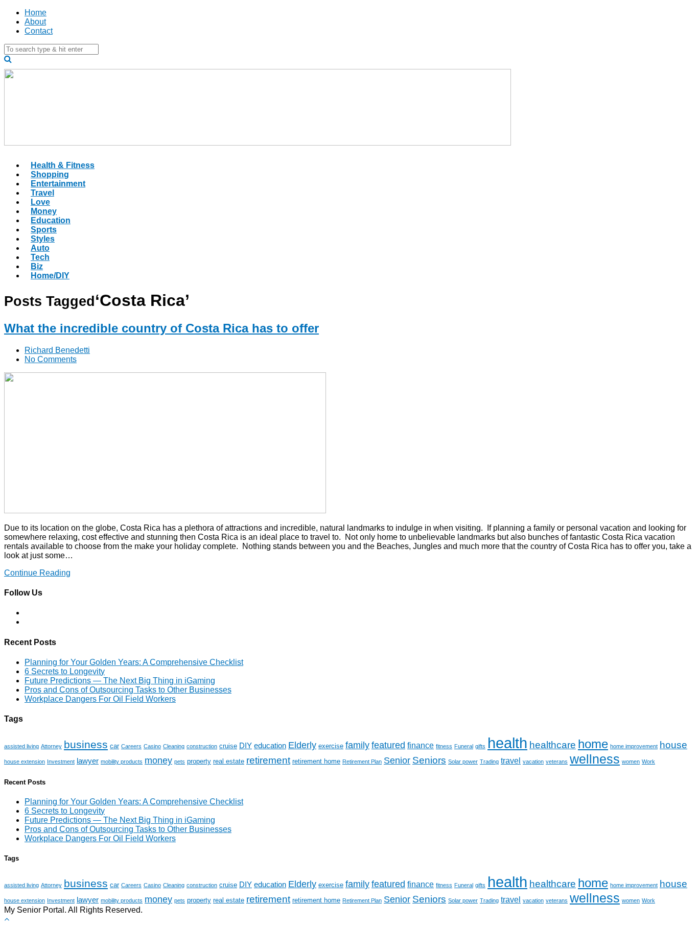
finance (420, 745)
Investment (61, 761)
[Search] (8, 59)
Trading (489, 761)
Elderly (302, 745)
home (593, 744)
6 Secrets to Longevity (65, 671)
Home (35, 12)
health (507, 742)
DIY (245, 746)
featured (388, 745)
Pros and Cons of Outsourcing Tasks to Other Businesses (128, 689)
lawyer (88, 761)
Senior (397, 760)
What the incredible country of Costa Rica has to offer (161, 328)
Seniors (429, 760)
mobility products (122, 761)
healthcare (552, 745)
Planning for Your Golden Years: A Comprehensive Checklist (134, 662)
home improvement (634, 746)
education (270, 746)
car (114, 746)
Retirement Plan (362, 761)
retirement (268, 760)
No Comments (51, 359)
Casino (152, 746)
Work (648, 761)
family (357, 745)
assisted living (21, 746)
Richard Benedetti (57, 350)
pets (179, 761)
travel (511, 760)
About (35, 21)
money (158, 760)
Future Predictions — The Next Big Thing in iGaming (120, 680)
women (631, 761)
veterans (557, 761)
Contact (39, 31)
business (86, 744)
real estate (228, 761)
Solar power (463, 761)
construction (202, 746)
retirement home (316, 761)
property (199, 761)
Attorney (51, 746)
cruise (228, 746)
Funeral (463, 746)
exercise (330, 746)
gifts (480, 746)
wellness (595, 759)
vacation (533, 761)
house (673, 744)
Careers (131, 746)
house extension (24, 761)
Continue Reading (37, 572)
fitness (444, 746)
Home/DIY (50, 275)
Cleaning (173, 746)
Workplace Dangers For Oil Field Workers (100, 699)
